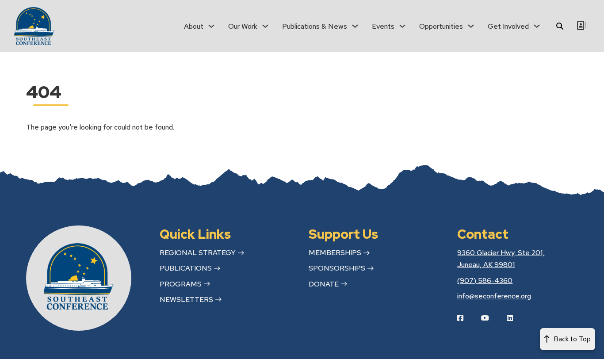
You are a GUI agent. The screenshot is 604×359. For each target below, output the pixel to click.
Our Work (242, 26)
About (193, 26)
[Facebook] (467, 318)
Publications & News (314, 26)
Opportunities (441, 26)
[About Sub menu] (211, 26)
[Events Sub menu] (402, 26)
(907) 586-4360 (484, 280)
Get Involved (508, 26)
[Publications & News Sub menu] (355, 26)
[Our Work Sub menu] (265, 26)
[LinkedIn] (516, 318)
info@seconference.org (494, 296)
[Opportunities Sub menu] (470, 26)
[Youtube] (491, 318)
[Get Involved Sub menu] (536, 26)
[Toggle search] (560, 26)
